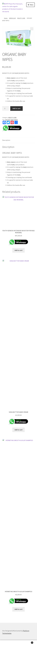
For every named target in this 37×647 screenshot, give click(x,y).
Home (5, 18)
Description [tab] (6, 140)
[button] (31, 28)
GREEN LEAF (12, 18)
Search (18, 643)
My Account (6, 643)
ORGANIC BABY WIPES (11, 120)
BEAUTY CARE (21, 18)
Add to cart (16, 108)
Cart (28, 641)
